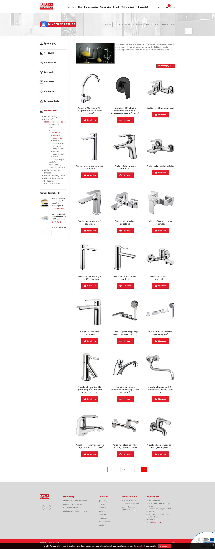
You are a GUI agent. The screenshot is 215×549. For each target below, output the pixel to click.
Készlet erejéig (50, 116)
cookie (141, 546)
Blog (80, 7)
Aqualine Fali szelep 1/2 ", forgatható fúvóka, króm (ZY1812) (160, 390)
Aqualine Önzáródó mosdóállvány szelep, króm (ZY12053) (125, 390)
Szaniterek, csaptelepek (141, 24)
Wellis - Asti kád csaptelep (160, 108)
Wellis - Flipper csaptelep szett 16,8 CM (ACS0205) (125, 333)
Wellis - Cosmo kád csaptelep (125, 222)
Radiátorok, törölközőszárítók (52, 182)
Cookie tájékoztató (70, 508)
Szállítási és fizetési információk (75, 501)
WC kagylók (54, 124)
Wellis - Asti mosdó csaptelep (90, 333)
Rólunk (116, 7)
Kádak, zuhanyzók (52, 170)
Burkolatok (50, 91)
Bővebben (91, 120)
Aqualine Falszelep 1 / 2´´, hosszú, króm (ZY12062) (125, 446)
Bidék (51, 127)
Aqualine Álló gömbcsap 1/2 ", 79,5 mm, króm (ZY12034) (90, 446)
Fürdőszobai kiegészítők (54, 175)
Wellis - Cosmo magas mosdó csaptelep (89, 278)
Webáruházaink (128, 7)
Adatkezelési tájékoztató (72, 504)
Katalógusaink (91, 7)
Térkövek (49, 53)
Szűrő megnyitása (166, 66)
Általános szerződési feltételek (75, 511)
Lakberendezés (51, 101)
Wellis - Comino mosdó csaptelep (125, 278)
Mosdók (52, 130)
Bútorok (47, 173)
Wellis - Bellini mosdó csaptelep (125, 167)
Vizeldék (52, 162)
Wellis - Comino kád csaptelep (160, 278)
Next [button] (49, 233)
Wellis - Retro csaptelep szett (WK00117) (160, 333)
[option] (53, 205)
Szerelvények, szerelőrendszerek (57, 166)
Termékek (117, 24)
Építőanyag (50, 43)
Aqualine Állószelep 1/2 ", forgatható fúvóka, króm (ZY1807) (89, 111)
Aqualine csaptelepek (58, 147)
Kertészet (49, 81)
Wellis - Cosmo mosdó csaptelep (89, 222)
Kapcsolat (143, 7)
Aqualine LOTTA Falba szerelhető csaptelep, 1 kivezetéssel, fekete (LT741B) (125, 111)
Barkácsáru (50, 62)
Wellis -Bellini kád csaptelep (160, 166)
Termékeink (105, 7)
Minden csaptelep (168, 24)
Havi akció (48, 119)
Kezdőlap (71, 7)
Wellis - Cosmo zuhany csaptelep (160, 222)
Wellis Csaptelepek (59, 158)
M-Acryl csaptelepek (58, 142)
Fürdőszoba (126, 24)
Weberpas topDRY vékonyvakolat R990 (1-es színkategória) (59, 202)
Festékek (48, 72)
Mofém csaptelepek (58, 152)
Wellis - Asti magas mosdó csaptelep (89, 167)
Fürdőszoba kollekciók (54, 178)
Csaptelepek (155, 24)
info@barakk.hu (157, 522)
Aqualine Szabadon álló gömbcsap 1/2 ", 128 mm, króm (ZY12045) (89, 390)
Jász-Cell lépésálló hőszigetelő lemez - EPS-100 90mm (59, 216)
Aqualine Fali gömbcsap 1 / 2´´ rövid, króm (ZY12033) (160, 446)
